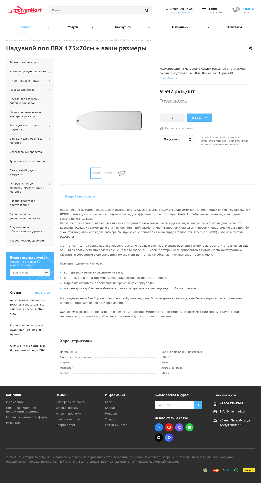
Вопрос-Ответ (65, 425)
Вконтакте (159, 427)
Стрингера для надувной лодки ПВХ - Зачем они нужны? (26, 329)
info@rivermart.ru (232, 411)
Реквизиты (13, 423)
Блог (108, 402)
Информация (115, 395)
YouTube (169, 427)
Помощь (62, 395)
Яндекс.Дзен (159, 437)
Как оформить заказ (70, 402)
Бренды (110, 408)
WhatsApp (189, 427)
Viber (179, 427)
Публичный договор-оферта (26, 417)
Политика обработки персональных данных (22, 409)
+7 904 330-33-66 (180, 9)
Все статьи (42, 292)
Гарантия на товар (69, 419)
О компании (15, 402)
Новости (111, 413)
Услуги (109, 419)
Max (169, 437)
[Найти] (147, 10)
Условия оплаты (67, 408)
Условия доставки (68, 413)
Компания (14, 395)
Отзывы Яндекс (116, 425)
